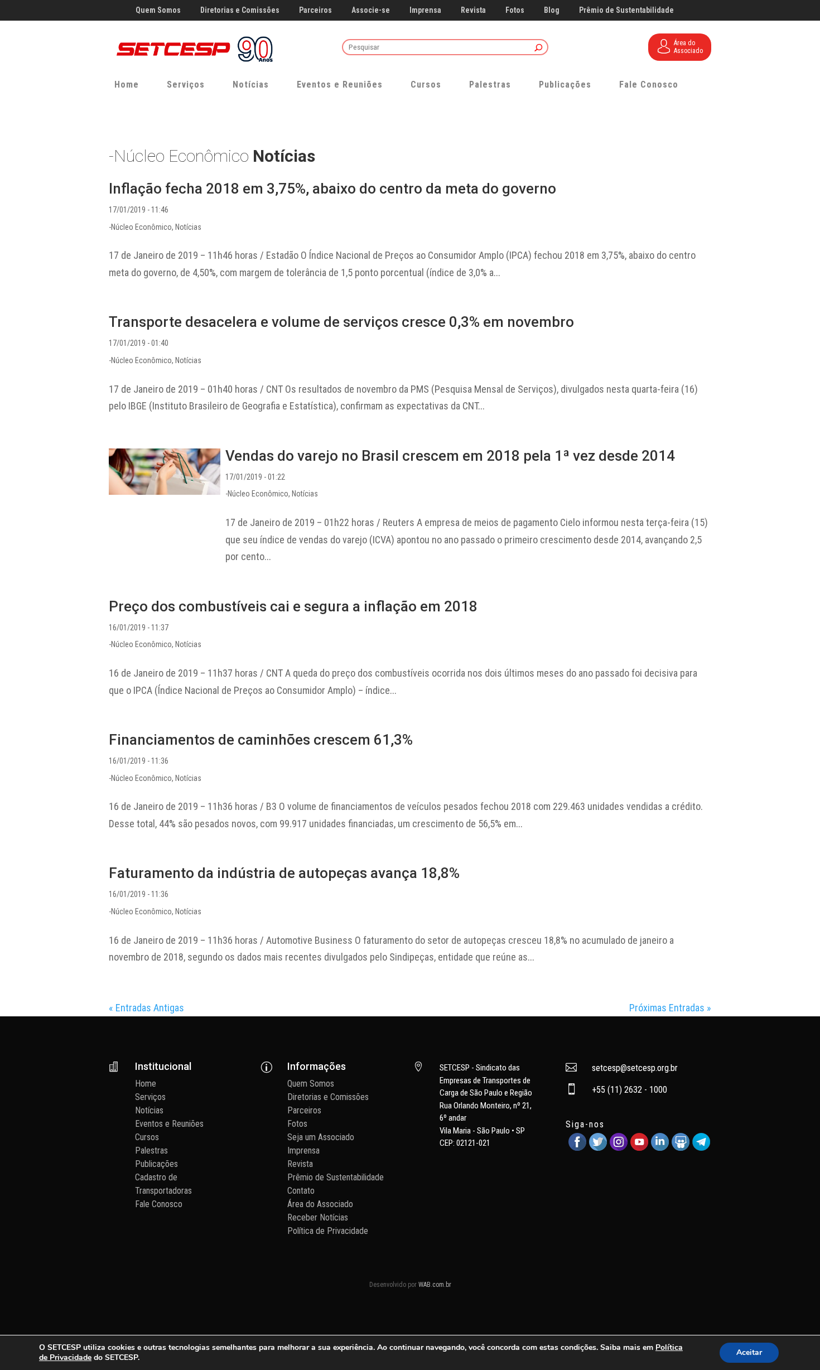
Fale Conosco (648, 84)
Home (126, 84)
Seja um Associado (320, 1137)
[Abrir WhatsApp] (792, 1342)
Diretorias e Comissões (239, 10)
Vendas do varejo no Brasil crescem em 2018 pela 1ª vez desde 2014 (450, 455)
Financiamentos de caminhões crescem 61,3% (261, 739)
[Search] (539, 48)
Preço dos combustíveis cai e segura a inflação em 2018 (293, 606)
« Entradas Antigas (146, 1008)
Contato (301, 1190)
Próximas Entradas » (670, 1008)
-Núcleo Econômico (140, 227)
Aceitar (749, 1352)
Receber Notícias (317, 1217)
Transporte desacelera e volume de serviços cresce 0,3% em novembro (341, 321)
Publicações (565, 84)
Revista (473, 10)
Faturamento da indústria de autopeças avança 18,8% (284, 873)
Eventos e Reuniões (340, 84)
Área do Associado (320, 1204)
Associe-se (370, 10)
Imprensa (425, 10)
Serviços (186, 84)
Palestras (490, 84)
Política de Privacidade (327, 1231)
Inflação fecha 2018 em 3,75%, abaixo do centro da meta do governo (332, 188)
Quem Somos (158, 10)
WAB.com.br (434, 1285)
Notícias (251, 84)
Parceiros (315, 10)
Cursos (426, 84)
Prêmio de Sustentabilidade (626, 10)
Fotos (514, 10)
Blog (551, 10)
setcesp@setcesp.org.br (635, 1068)
